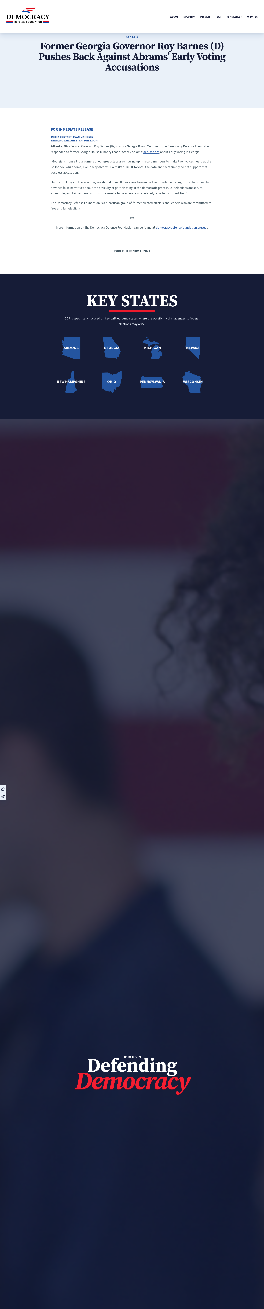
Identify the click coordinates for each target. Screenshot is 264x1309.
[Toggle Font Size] (3, 796)
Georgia (132, 37)
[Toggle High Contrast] (3, 789)
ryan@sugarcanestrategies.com (74, 141)
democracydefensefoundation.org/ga (181, 227)
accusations (151, 152)
